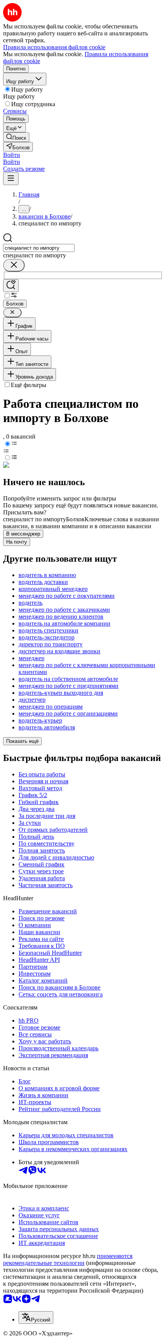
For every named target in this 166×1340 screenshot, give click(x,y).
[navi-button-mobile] (11, 178)
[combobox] (39, 248)
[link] (16, 137)
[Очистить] (14, 265)
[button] (11, 155)
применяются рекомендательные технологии (67, 1259)
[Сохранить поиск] (11, 285)
